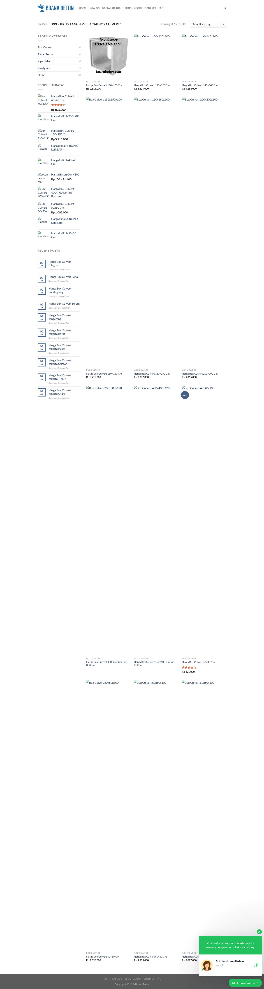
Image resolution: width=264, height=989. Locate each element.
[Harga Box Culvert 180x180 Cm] (156, 232)
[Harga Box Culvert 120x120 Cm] (156, 56)
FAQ (161, 8)
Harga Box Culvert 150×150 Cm (104, 373)
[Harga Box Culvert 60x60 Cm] (156, 815)
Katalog (94, 8)
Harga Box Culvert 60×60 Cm (150, 956)
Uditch (42, 75)
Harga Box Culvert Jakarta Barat (59, 332)
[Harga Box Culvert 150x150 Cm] (108, 232)
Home (82, 8)
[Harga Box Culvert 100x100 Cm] (108, 56)
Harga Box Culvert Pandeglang (59, 290)
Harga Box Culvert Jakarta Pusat (59, 346)
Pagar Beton (45, 54)
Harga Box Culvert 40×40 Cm (198, 662)
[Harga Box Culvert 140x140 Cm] (204, 56)
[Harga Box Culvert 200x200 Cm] (204, 232)
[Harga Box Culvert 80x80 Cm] (204, 815)
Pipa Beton (44, 61)
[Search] (225, 8)
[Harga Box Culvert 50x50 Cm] (108, 815)
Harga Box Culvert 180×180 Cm (152, 373)
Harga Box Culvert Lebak (63, 276)
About (138, 8)
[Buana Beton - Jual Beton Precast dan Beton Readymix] (56, 8)
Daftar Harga (111, 8)
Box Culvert (45, 47)
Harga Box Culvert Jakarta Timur (59, 376)
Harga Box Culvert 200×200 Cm (200, 373)
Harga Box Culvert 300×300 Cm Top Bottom (106, 663)
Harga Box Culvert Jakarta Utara (59, 391)
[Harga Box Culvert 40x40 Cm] (204, 520)
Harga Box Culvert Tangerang (59, 316)
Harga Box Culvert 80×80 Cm (198, 956)
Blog (128, 8)
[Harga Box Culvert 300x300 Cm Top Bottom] (108, 520)
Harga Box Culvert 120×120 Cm (152, 85)
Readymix (44, 68)
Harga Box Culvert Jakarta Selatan (59, 361)
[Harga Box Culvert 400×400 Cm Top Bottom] (156, 520)
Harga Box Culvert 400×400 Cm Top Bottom (154, 663)
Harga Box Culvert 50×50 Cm (102, 956)
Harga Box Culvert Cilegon (59, 263)
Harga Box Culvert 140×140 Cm (200, 85)
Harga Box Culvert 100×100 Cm (104, 85)
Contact (150, 8)
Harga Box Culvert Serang (64, 303)
